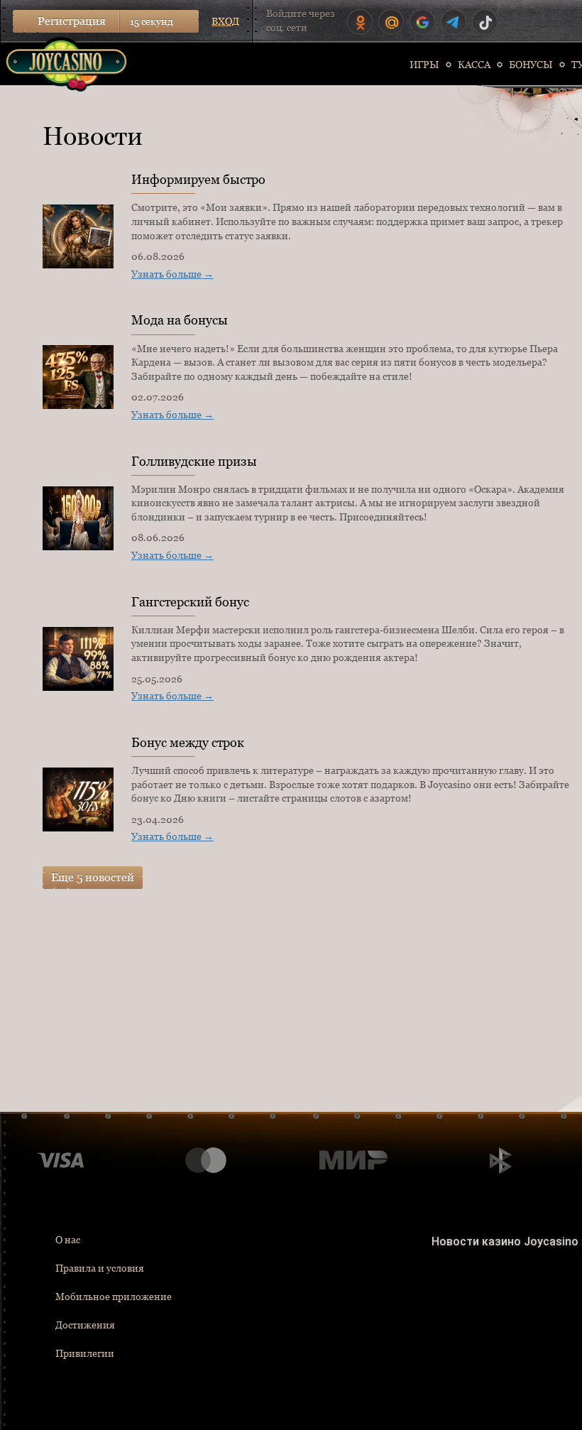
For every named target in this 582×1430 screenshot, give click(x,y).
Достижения (85, 1325)
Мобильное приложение (113, 1296)
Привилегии (84, 1353)
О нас (67, 1239)
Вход (225, 21)
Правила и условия (99, 1268)
